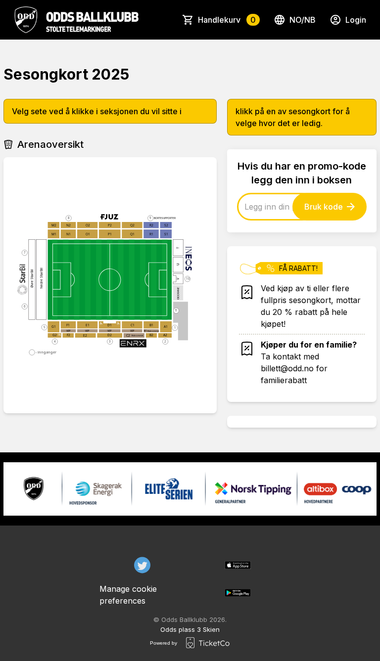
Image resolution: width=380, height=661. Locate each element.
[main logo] (76, 20)
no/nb (302, 20)
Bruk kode (323, 207)
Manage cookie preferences (128, 595)
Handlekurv (227, 20)
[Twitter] (142, 565)
